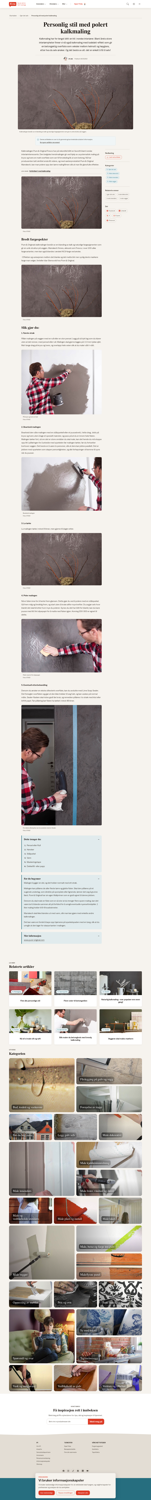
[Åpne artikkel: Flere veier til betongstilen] (75, 983)
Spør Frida (67, 1446)
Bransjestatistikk (69, 1449)
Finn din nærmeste (70, 1452)
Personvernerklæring (43, 1458)
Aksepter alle (83, 1493)
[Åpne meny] (139, 3)
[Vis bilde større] (75, 97)
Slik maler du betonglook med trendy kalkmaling (75, 1038)
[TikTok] (73, 1471)
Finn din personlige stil (30, 1000)
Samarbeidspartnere (43, 1452)
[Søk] (127, 3)
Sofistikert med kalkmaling (39, 171)
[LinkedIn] (83, 1471)
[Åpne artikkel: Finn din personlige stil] (30, 983)
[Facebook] (63, 1471)
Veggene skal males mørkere (120, 1038)
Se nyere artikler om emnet (50, 142)
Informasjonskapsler (43, 1461)
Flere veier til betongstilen (75, 1000)
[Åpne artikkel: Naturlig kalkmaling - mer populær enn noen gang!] (121, 983)
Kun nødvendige (46, 1493)
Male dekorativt (123, 194)
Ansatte (39, 1449)
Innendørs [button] (40, 4)
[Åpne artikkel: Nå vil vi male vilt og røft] (30, 1021)
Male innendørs (112, 198)
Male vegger (124, 198)
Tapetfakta (96, 1452)
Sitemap (39, 1464)
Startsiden (13, 16)
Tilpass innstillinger (65, 1493)
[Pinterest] (78, 1471)
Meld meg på (96, 1421)
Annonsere (40, 1455)
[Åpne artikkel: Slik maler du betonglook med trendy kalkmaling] (75, 1021)
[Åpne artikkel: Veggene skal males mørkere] (121, 1021)
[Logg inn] (133, 3)
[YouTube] (87, 1471)
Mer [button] (63, 4)
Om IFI (38, 1446)
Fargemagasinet (97, 1446)
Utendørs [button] (53, 4)
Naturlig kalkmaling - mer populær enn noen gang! (120, 1000)
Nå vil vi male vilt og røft (30, 1038)
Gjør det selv (24, 16)
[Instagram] (68, 1471)
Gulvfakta (95, 1449)
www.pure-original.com (34, 940)
